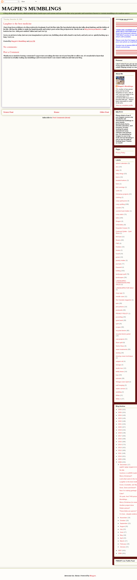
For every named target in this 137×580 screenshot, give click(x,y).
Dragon (118, 221)
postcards (119, 310)
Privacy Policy (120, 152)
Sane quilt (119, 342)
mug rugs (119, 293)
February (123, 544)
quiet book (119, 320)
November (123, 517)
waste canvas (120, 388)
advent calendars (121, 163)
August (122, 526)
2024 (120, 415)
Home (56, 112)
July (121, 529)
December (123, 464)
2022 (120, 421)
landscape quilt (121, 274)
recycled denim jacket (123, 334)
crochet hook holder (122, 211)
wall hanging (120, 385)
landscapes (120, 277)
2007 (120, 550)
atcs (117, 167)
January (123, 547)
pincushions (120, 306)
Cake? (122, 493)
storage (118, 365)
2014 (120, 444)
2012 (120, 450)
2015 (120, 441)
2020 (120, 427)
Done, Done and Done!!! (128, 487)
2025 (120, 412)
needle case (120, 296)
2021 (120, 424)
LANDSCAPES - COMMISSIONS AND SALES (123, 282)
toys (117, 375)
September (124, 523)
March (122, 541)
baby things (120, 173)
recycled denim (121, 330)
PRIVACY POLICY (122, 313)
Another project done (127, 505)
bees (117, 184)
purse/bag (119, 317)
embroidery (120, 225)
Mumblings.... (124, 499)
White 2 (118, 399)
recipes (118, 327)
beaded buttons (121, 180)
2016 (120, 439)
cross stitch (119, 214)
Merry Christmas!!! (126, 476)
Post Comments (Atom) (61, 118)
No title (122, 470)
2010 (120, 456)
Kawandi (119, 267)
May (121, 535)
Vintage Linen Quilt (122, 382)
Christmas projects (122, 194)
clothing (118, 197)
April (121, 538)
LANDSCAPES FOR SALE (124, 288)
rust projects (120, 339)
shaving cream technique (124, 356)
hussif (118, 254)
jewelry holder (120, 260)
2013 (120, 447)
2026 (120, 409)
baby (117, 170)
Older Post (104, 112)
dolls (117, 218)
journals (118, 264)
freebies (118, 247)
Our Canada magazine (123, 300)
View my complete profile (124, 105)
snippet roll (119, 361)
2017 (120, 436)
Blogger (93, 576)
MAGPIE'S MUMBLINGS (31, 8)
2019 (120, 430)
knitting (118, 271)
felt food (118, 237)
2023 (120, 418)
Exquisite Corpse (121, 228)
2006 (120, 553)
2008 (120, 462)
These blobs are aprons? (128, 511)
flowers (118, 240)
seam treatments (121, 349)
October (123, 520)
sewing (118, 353)
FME (117, 243)
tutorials (118, 378)
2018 (120, 433)
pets (117, 303)
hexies (118, 250)
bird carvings (120, 187)
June (122, 532)
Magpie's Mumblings (125, 86)
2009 (120, 459)
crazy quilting (120, 204)
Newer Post (8, 112)
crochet (118, 207)
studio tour (119, 368)
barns (118, 177)
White (118, 395)
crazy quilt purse (121, 201)
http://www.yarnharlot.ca (94, 29)
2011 (120, 453)
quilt (117, 324)
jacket (118, 257)
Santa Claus (120, 346)
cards (118, 190)
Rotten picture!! (125, 508)
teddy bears (120, 371)
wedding (118, 392)
